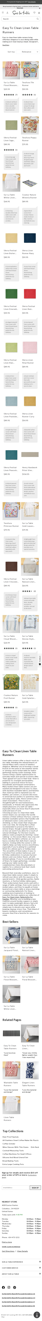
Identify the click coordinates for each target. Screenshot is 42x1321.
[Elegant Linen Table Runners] (30, 1070)
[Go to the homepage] (21, 12)
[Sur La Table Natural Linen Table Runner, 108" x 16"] (30, 567)
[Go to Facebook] (3, 1287)
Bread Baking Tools (11, 1161)
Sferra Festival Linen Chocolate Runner (11, 580)
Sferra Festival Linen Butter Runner (10, 252)
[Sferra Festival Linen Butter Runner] (11, 238)
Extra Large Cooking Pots (13, 1164)
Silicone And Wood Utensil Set (15, 1157)
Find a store (7, 1242)
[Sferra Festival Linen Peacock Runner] (11, 455)
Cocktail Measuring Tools (13, 1151)
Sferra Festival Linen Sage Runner (10, 139)
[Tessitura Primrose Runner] (11, 511)
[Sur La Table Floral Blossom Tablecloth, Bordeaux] (30, 965)
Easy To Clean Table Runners (10, 1047)
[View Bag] (39, 13)
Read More (6, 45)
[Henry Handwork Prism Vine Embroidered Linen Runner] (30, 455)
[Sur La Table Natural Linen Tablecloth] (30, 935)
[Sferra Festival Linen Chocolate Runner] (11, 567)
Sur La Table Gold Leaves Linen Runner (28, 525)
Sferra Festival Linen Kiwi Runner (10, 361)
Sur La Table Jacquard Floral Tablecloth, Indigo (11, 949)
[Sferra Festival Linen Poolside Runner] (11, 402)
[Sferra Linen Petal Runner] (30, 348)
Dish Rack (35, 1147)
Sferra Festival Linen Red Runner (28, 308)
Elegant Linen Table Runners (28, 1084)
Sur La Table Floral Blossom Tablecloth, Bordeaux (28, 978)
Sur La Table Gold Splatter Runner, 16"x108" (29, 697)
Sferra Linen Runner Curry (28, 415)
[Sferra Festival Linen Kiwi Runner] (11, 348)
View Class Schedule (11, 1247)
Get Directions (8, 1251)
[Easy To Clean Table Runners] (11, 1033)
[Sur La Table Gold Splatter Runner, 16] (30, 683)
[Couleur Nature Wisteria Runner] (30, 183)
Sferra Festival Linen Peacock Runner (10, 469)
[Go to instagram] (9, 1287)
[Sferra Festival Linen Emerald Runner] (11, 294)
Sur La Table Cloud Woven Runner (10, 637)
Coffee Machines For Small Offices (17, 1154)
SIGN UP (35, 1188)
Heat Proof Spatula (11, 1137)
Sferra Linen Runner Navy (28, 252)
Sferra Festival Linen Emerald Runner (10, 308)
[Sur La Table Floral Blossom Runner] (11, 70)
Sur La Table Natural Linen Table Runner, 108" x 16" (28, 580)
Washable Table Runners (11, 1084)
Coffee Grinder (9, 1144)
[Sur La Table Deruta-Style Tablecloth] (30, 624)
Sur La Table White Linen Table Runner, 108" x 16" (10, 196)
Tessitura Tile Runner (28, 84)
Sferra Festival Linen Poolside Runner (10, 415)
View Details (22, 1251)
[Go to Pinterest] (14, 1287)
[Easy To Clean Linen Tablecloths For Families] (30, 1033)
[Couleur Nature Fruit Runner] (11, 683)
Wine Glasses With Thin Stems (16, 1147)
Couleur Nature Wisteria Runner (29, 196)
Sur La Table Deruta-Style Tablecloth (28, 637)
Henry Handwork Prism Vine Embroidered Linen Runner (29, 469)
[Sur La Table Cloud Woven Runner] (11, 624)
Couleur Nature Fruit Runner (11, 696)
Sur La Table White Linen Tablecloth (9, 1007)
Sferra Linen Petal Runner (28, 361)
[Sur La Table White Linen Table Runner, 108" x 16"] (11, 183)
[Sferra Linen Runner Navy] (30, 238)
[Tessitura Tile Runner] (30, 70)
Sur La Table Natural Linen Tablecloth (28, 949)
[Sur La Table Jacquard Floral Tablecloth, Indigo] (11, 935)
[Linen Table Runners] (11, 1105)
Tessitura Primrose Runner (11, 524)
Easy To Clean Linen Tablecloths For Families (29, 1047)
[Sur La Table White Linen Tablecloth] (11, 994)
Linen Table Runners (9, 1118)
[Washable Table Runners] (11, 1070)
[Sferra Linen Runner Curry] (30, 402)
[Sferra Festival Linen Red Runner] (30, 294)
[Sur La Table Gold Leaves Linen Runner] (30, 511)
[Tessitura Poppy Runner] (30, 126)
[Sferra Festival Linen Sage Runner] (11, 126)
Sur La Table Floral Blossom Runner (10, 84)
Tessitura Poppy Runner (29, 139)
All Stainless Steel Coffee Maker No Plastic (21, 1140)
